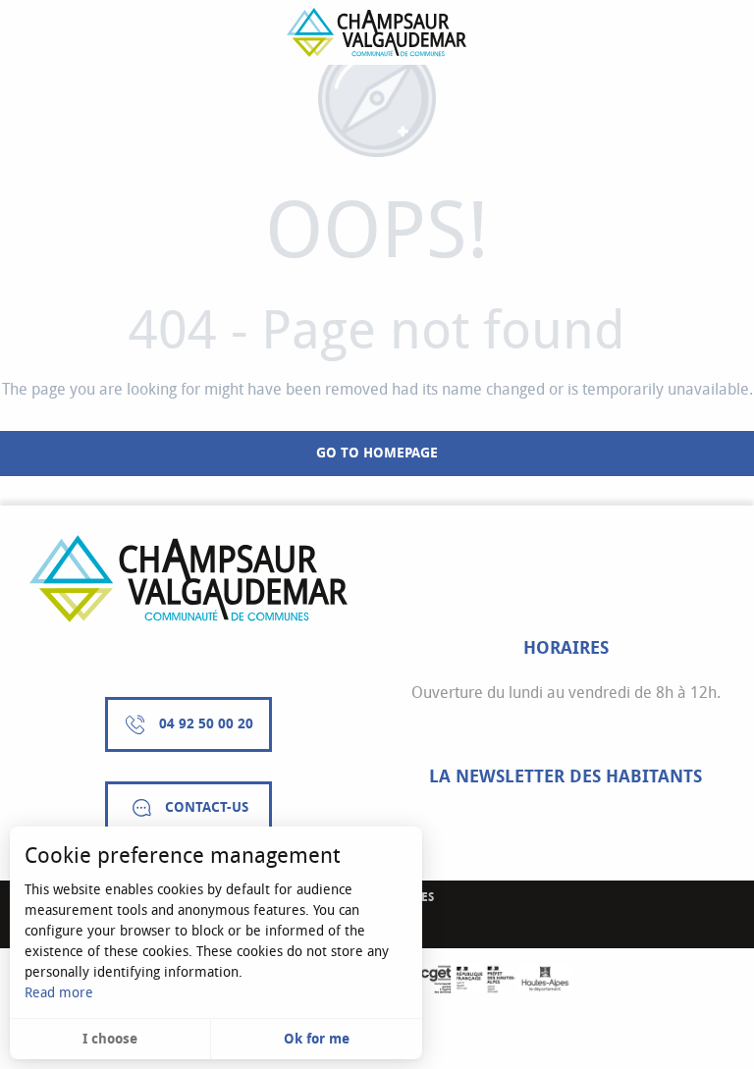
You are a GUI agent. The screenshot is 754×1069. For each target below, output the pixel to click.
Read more (59, 993)
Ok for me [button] (317, 1039)
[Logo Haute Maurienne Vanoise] (188, 578)
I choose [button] (109, 1039)
